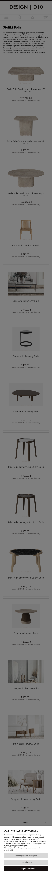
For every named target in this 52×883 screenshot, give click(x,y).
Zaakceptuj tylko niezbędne (26, 856)
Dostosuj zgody (26, 862)
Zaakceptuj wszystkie (26, 869)
